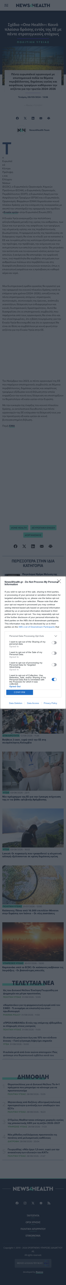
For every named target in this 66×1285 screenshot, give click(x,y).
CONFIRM (19, 692)
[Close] (60, 582)
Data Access (33, 703)
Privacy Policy (50, 703)
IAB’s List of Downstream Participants (37, 627)
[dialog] (33, 642)
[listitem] (33, 636)
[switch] (54, 642)
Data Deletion (15, 703)
